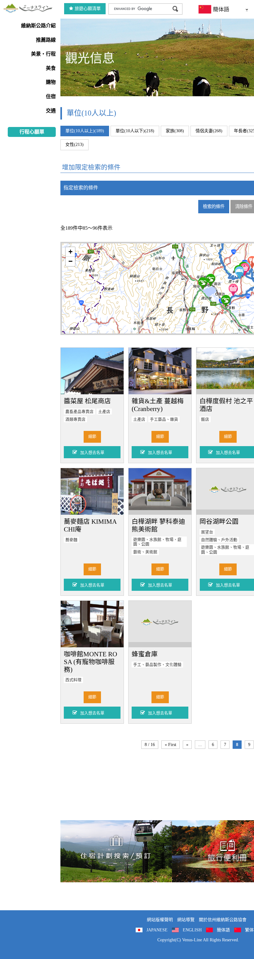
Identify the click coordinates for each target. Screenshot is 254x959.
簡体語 (223, 930)
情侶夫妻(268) (208, 131)
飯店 (205, 419)
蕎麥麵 (71, 540)
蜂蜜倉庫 (145, 654)
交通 (51, 110)
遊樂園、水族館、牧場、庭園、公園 (157, 541)
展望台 (207, 532)
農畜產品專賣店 (79, 411)
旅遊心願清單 (88, 8)
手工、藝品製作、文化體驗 (157, 665)
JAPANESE (157, 930)
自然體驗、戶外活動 (219, 540)
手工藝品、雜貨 (164, 419)
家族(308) (175, 131)
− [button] (70, 261)
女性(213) (74, 144)
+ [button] (70, 252)
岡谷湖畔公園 (219, 521)
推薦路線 (46, 40)
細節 (92, 436)
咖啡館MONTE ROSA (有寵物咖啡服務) (90, 661)
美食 (51, 68)
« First (170, 744)
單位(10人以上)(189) (84, 131)
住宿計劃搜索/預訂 (116, 851)
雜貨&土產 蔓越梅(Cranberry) (158, 404)
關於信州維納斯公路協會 (223, 919)
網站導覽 (186, 919)
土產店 (104, 411)
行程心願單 (32, 131)
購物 (51, 82)
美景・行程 (43, 54)
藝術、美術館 (145, 552)
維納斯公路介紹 (38, 25)
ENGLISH (192, 930)
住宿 (51, 96)
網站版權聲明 (160, 919)
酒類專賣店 (75, 419)
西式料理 (73, 680)
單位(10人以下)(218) (135, 131)
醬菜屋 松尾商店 (87, 401)
